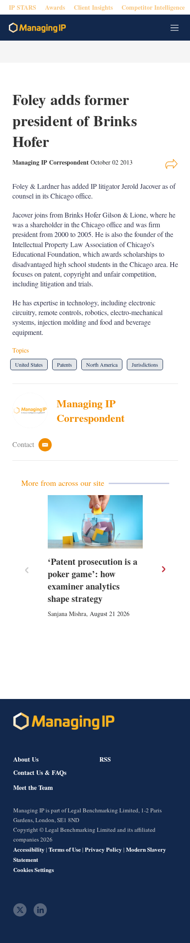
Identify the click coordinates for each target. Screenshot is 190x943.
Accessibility (29, 849)
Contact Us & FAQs (39, 773)
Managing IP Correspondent (91, 410)
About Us (25, 759)
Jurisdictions (145, 364)
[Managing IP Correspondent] (34, 410)
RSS (105, 759)
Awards (55, 7)
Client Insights (93, 7)
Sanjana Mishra (67, 613)
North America (102, 364)
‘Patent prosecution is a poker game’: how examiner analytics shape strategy (92, 580)
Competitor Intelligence (153, 7)
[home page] (37, 28)
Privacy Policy (103, 849)
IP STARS (22, 7)
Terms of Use (65, 849)
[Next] (163, 569)
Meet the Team (33, 788)
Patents (64, 364)
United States (29, 364)
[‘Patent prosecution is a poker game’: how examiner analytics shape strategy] (95, 522)
